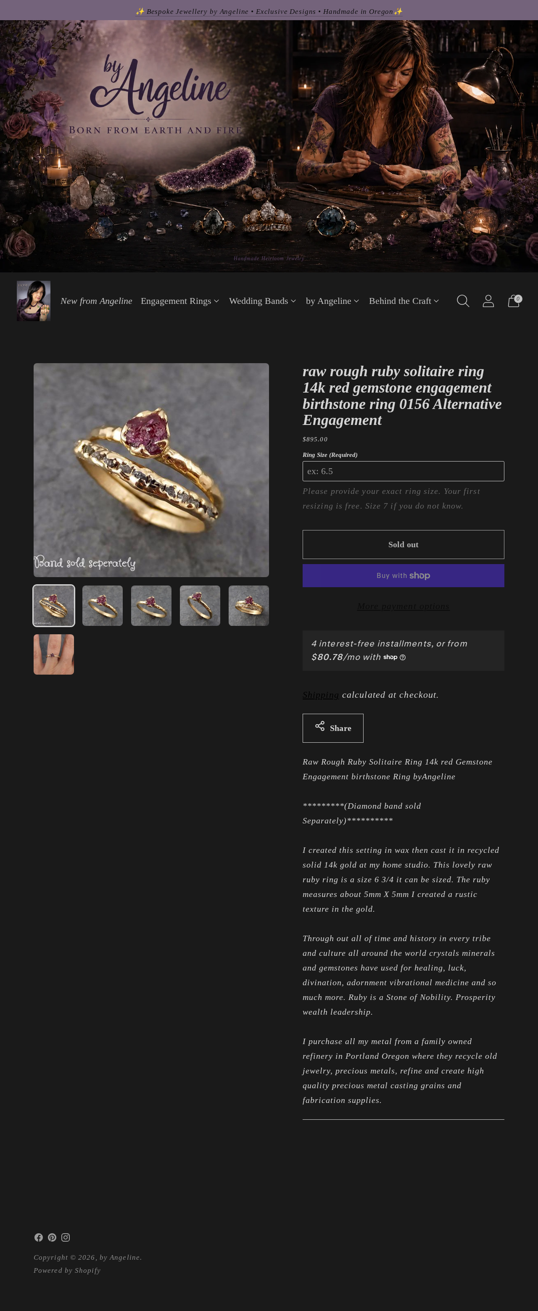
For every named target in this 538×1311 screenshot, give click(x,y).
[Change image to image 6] (54, 654)
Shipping (321, 694)
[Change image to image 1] (54, 606)
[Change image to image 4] (200, 606)
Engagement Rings (176, 300)
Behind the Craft (400, 300)
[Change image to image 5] (249, 606)
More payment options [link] (403, 606)
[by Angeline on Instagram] (66, 1239)
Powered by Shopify (67, 1270)
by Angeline (328, 300)
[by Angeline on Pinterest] (52, 1239)
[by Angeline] (33, 301)
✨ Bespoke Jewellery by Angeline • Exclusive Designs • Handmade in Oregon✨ (269, 12)
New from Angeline (96, 300)
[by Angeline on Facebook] (39, 1239)
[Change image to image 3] (151, 606)
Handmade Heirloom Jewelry (269, 258)
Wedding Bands (258, 300)
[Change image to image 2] (102, 606)
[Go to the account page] (488, 301)
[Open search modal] (463, 301)
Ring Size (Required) (330, 454)
